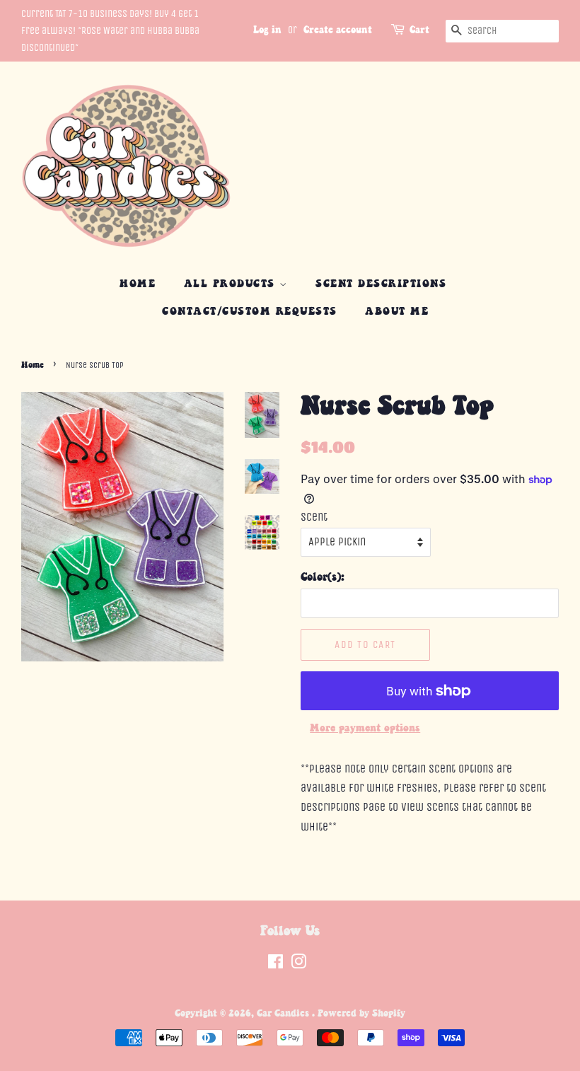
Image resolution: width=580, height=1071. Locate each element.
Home (138, 284)
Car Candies (284, 1013)
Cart (419, 30)
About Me (397, 312)
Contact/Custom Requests (249, 312)
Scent (314, 516)
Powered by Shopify (361, 1013)
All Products (232, 284)
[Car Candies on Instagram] (298, 965)
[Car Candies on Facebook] (275, 965)
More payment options (365, 728)
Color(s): (322, 578)
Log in (267, 30)
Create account (337, 30)
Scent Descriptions (380, 284)
